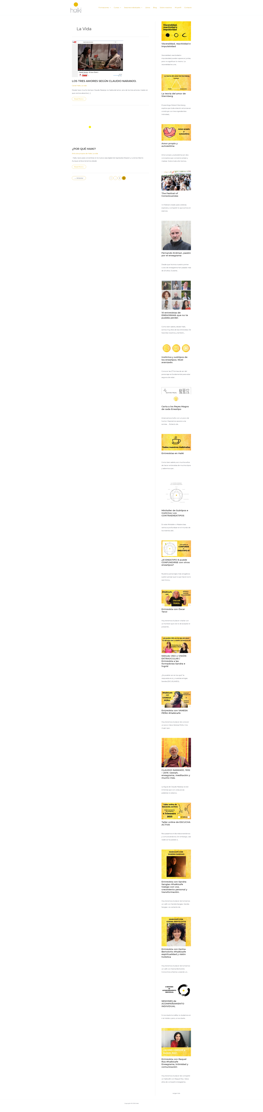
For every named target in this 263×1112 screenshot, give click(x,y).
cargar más (176, 1093)
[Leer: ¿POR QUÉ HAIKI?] (90, 127)
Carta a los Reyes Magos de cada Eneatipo (175, 407)
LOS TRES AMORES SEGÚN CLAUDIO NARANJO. (104, 81)
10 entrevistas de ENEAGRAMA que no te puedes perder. (174, 315)
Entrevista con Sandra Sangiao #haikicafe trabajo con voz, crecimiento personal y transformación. (174, 886)
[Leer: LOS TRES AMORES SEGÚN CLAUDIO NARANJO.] (97, 59)
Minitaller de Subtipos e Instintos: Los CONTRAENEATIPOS (174, 513)
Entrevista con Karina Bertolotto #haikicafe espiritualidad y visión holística (173, 953)
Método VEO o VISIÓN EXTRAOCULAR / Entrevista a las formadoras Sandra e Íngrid (173, 661)
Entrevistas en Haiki (172, 453)
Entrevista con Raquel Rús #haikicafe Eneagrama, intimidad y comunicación (174, 1063)
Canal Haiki (76, 86)
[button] (110, 7)
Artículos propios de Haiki (82, 153)
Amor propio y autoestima (169, 144)
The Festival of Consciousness (169, 194)
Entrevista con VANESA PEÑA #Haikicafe (174, 711)
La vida (84, 86)
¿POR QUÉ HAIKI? (84, 148)
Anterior (78, 178)
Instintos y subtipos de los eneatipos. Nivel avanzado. (174, 359)
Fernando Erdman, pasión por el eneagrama (176, 254)
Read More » (79, 99)
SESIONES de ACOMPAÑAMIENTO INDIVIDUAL (172, 1003)
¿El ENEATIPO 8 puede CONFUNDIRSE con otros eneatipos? (175, 562)
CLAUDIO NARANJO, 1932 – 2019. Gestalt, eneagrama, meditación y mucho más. (175, 774)
